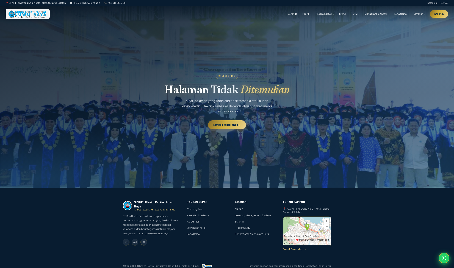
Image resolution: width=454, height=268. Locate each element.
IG (126, 242)
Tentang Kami (195, 209)
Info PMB (439, 13)
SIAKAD (444, 2)
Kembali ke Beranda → (227, 124)
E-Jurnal (239, 221)
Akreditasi (193, 221)
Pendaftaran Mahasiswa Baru (252, 234)
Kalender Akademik (198, 215)
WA (135, 242)
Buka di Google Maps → (294, 249)
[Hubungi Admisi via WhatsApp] (444, 258)
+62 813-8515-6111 (117, 2)
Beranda (292, 13)
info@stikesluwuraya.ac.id (87, 2)
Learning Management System (253, 215)
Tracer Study (242, 227)
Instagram (432, 2)
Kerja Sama (193, 234)
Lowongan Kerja (196, 227)
